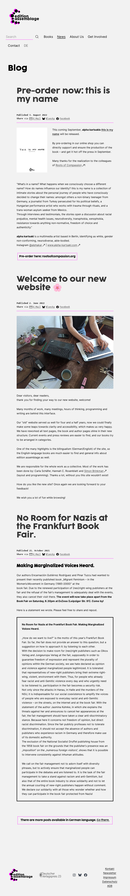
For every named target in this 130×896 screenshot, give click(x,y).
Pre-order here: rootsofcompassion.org (47, 256)
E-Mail (37, 118)
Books (48, 37)
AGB (109, 885)
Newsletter (109, 873)
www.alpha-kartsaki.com (62, 245)
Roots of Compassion (69, 165)
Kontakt (109, 868)
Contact (14, 46)
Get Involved (97, 37)
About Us (77, 37)
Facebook (65, 118)
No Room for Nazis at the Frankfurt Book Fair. (62, 526)
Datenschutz (109, 881)
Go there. (103, 820)
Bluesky (50, 118)
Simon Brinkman (94, 470)
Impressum (109, 877)
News (61, 37)
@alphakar (35, 245)
